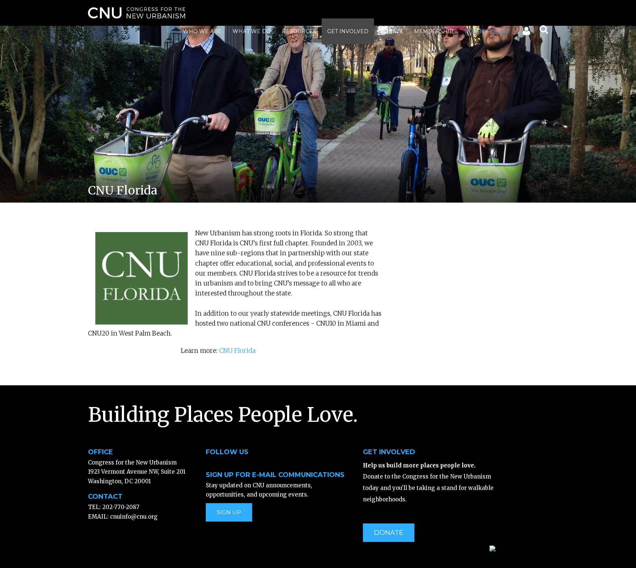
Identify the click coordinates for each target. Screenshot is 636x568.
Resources (299, 31)
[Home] (136, 12)
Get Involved (347, 31)
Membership (433, 31)
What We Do (252, 31)
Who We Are (202, 31)
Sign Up (229, 512)
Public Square (487, 31)
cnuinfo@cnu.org (134, 516)
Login (526, 32)
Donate (391, 31)
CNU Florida (237, 351)
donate (388, 533)
